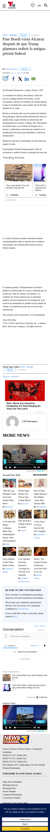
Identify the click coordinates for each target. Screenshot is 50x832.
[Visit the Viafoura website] (41, 697)
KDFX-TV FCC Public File (15, 762)
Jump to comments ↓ (11, 376)
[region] (25, 662)
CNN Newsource (11, 69)
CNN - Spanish (27, 367)
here (15, 616)
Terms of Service (10, 749)
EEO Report (8, 765)
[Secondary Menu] (6, 5)
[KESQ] (13, 5)
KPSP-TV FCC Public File (14, 758)
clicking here (23, 609)
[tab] (10, 646)
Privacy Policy (24, 749)
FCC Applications (22, 765)
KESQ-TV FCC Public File (14, 755)
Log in (36, 626)
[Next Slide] (45, 179)
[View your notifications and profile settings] (44, 645)
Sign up (42, 626)
